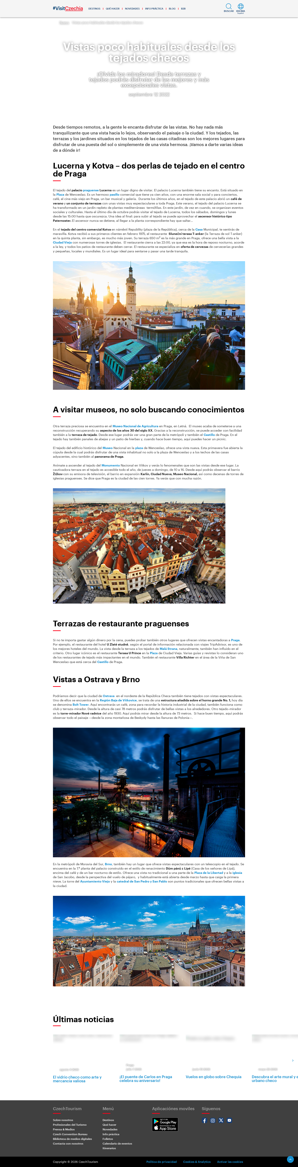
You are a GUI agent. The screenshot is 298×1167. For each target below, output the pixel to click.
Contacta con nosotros (68, 1143)
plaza (139, 448)
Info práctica (154, 8)
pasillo (114, 194)
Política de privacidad (161, 1161)
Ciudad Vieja (62, 242)
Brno (108, 864)
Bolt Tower (81, 704)
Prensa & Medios (64, 1129)
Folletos (108, 1138)
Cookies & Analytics (197, 1161)
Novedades (132, 8)
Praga (235, 640)
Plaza (60, 194)
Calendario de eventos (117, 1143)
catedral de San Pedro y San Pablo (142, 881)
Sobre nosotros (63, 1120)
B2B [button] (183, 8)
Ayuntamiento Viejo (95, 881)
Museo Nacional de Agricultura (135, 426)
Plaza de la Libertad (208, 873)
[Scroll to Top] (290, 1159)
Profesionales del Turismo (70, 1124)
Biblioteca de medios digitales (72, 1138)
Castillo (209, 435)
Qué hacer (113, 8)
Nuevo (64, 22)
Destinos (94, 8)
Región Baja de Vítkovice (118, 700)
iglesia (237, 873)
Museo (108, 448)
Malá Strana (168, 649)
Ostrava (109, 696)
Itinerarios (109, 1148)
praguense (91, 190)
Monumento (111, 465)
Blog (172, 8)
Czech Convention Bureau (70, 1134)
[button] (229, 8)
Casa (199, 229)
